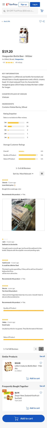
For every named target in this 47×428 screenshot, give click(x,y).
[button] (43, 21)
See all (42, 356)
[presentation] (23, 214)
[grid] (23, 371)
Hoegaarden (19, 59)
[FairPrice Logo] (11, 4)
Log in (35, 4)
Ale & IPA (7, 21)
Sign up (24, 4)
